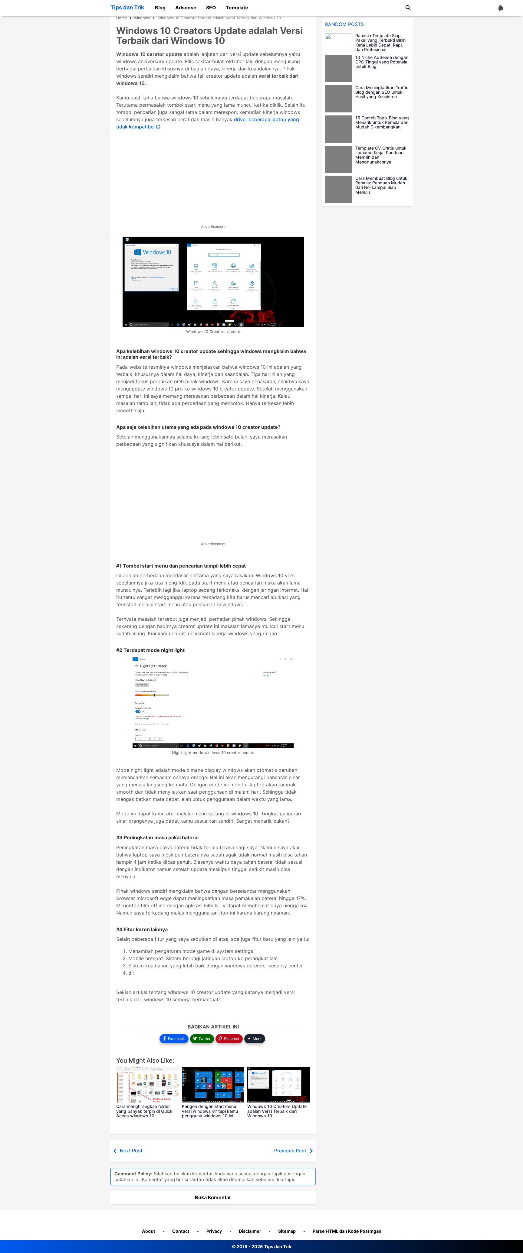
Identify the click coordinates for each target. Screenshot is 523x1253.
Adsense (185, 8)
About (148, 1231)
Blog (160, 8)
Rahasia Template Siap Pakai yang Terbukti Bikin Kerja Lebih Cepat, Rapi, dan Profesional (380, 42)
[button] (254, 1039)
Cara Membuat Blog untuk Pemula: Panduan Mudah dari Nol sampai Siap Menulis (381, 185)
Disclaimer (250, 1231)
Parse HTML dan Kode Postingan (347, 1231)
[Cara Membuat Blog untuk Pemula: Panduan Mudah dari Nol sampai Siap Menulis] (340, 189)
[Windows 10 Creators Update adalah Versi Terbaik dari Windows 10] (278, 1084)
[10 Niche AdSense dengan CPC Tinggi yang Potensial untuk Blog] (340, 68)
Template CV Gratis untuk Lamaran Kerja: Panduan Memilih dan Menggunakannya (380, 155)
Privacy (214, 1231)
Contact (180, 1231)
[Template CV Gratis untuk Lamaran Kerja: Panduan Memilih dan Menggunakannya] (340, 159)
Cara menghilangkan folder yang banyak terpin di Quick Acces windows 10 (144, 1111)
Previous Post (290, 1151)
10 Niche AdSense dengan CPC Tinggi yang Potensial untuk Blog (381, 62)
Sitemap (287, 1231)
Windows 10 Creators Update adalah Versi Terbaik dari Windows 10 (277, 1111)
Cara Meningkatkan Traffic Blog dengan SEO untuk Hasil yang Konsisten (381, 92)
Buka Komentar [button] (213, 1197)
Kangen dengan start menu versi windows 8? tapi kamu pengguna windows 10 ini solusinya (210, 1113)
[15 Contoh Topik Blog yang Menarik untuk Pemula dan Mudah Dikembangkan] (340, 129)
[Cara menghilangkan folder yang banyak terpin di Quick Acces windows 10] (147, 1084)
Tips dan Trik (127, 7)
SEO (211, 8)
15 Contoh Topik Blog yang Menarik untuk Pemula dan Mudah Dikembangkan (382, 122)
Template (237, 8)
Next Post (131, 1151)
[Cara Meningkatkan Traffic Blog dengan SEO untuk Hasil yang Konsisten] (340, 98)
